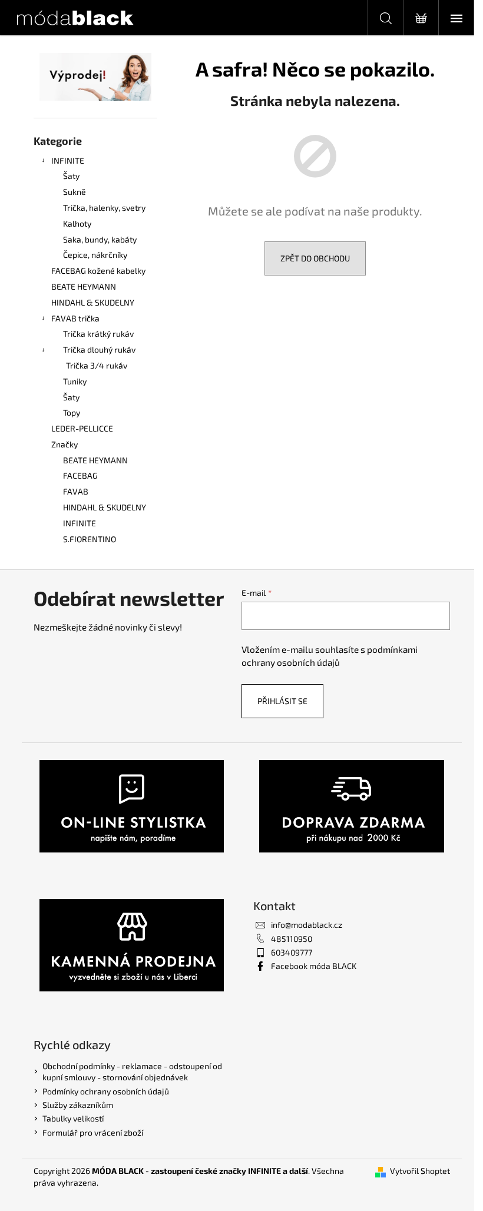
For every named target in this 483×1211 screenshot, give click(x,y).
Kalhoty (77, 223)
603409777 (291, 952)
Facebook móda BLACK (313, 966)
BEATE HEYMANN (83, 286)
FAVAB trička (75, 318)
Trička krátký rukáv (98, 334)
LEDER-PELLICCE (82, 428)
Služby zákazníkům (77, 1105)
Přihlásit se (282, 701)
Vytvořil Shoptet (420, 1171)
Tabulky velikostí (73, 1118)
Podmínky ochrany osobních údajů (105, 1091)
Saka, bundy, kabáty (100, 239)
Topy (71, 412)
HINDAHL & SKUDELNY (92, 302)
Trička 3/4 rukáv (96, 365)
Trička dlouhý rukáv (99, 349)
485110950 (291, 939)
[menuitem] (95, 461)
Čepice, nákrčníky (95, 255)
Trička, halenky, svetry (104, 208)
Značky (64, 444)
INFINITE (67, 160)
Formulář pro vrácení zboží (92, 1132)
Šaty (71, 176)
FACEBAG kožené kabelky (98, 271)
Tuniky (75, 381)
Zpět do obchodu (315, 258)
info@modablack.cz (306, 925)
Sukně (74, 192)
